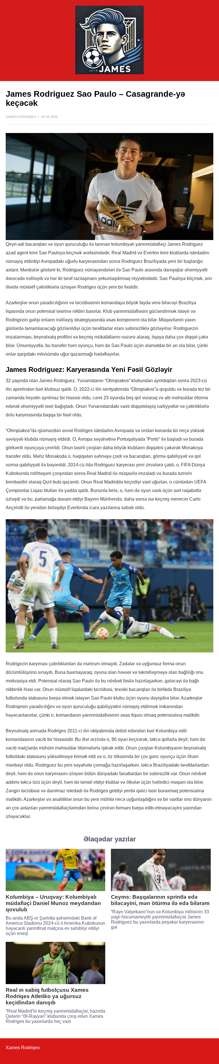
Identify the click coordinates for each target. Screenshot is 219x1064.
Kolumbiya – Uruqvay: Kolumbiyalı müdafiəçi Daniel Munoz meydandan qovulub (53, 903)
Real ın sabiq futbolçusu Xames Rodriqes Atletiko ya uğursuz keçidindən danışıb (47, 996)
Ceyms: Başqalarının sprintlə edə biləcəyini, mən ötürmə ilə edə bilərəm (160, 900)
